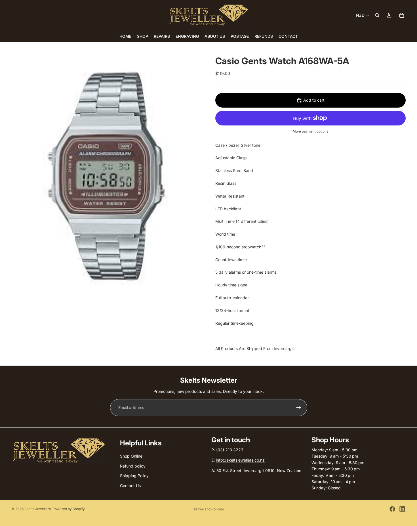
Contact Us (130, 485)
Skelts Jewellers (37, 509)
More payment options (310, 131)
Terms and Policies (208, 509)
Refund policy (133, 466)
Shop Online (131, 456)
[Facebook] (392, 509)
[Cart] (401, 15)
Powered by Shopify (68, 509)
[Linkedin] (402, 509)
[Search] (377, 15)
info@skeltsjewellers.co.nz (240, 460)
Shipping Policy (134, 475)
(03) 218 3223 (229, 449)
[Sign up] (299, 408)
